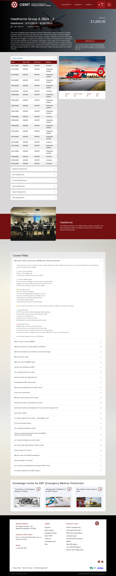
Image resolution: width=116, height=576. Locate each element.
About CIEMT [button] (66, 4)
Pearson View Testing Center (75, 550)
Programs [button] (78, 4)
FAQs (46, 544)
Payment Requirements (19, 192)
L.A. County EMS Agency (73, 547)
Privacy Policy (17, 568)
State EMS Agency (71, 544)
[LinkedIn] (99, 562)
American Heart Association (74, 538)
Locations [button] (88, 4)
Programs (47, 527)
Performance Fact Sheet (73, 530)
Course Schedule (17, 58)
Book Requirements (18, 175)
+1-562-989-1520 (21, 548)
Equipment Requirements (19, 169)
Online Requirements (18, 186)
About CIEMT (49, 536)
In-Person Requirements (19, 180)
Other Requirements (18, 198)
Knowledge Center (50, 541)
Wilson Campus (49, 530)
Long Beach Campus (51, 533)
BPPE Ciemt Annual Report (74, 533)
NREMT (68, 541)
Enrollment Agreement (40, 568)
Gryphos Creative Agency (98, 573)
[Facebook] (102, 562)
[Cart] (109, 4)
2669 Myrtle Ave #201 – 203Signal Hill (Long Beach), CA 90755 (26, 527)
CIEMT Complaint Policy (73, 527)
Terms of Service (27, 568)
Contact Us (48, 538)
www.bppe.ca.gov (71, 536)
